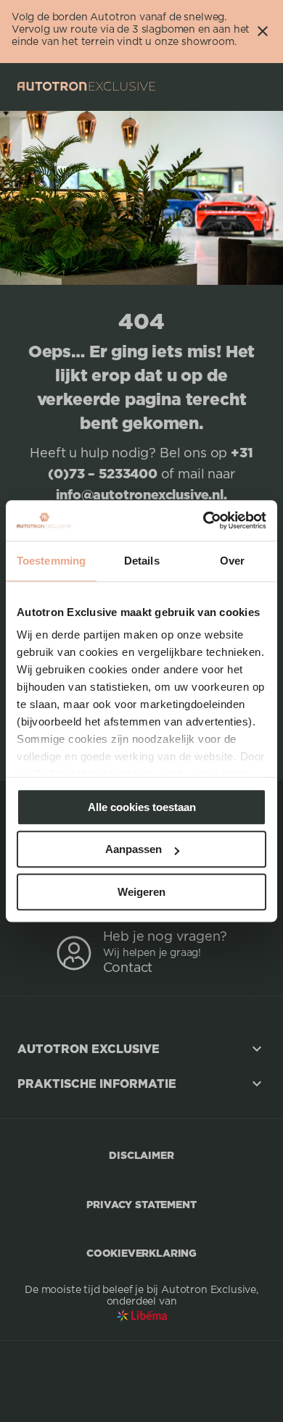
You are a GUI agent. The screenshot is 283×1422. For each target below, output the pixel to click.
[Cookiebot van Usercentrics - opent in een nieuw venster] (203, 520)
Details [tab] (142, 560)
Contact (128, 968)
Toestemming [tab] (51, 560)
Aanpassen (133, 849)
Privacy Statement (141, 1204)
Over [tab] (232, 560)
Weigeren (141, 892)
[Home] (86, 86)
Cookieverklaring (141, 1252)
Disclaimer (141, 1154)
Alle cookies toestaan (142, 807)
